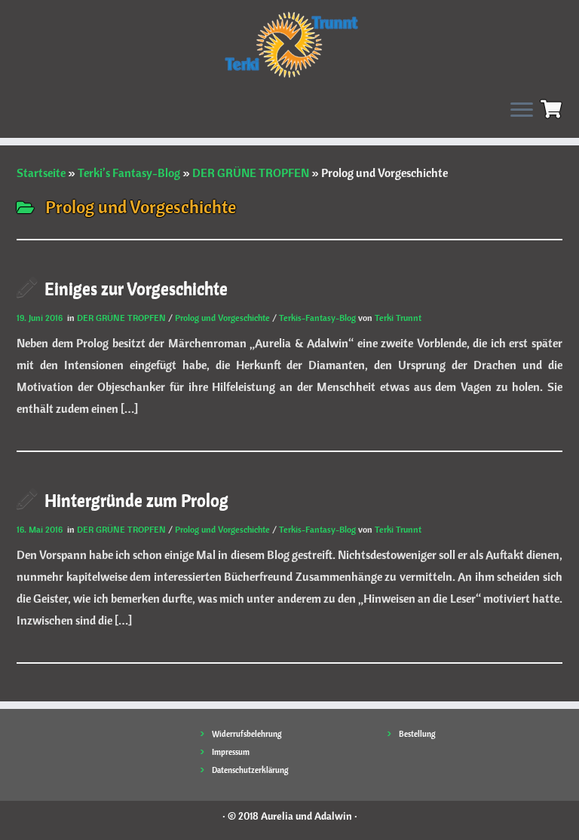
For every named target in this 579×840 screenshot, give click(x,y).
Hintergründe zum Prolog (136, 500)
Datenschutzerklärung (250, 770)
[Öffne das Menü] (521, 110)
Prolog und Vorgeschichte (223, 317)
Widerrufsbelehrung (247, 734)
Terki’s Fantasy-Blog (129, 172)
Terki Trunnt (398, 317)
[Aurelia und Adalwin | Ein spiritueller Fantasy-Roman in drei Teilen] (289, 44)
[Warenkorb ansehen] (553, 107)
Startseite (41, 172)
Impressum (231, 752)
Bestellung (417, 734)
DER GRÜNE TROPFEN (250, 172)
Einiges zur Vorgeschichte (136, 288)
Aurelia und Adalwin (306, 816)
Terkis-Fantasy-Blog (318, 317)
